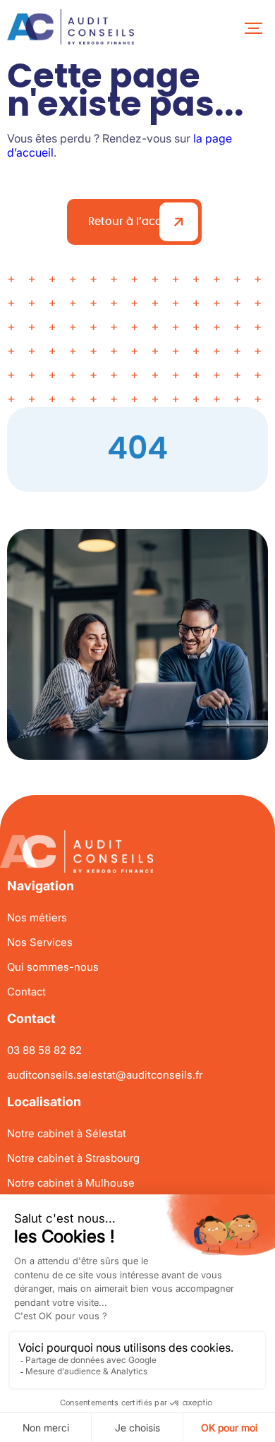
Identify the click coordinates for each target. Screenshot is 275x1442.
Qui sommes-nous (53, 967)
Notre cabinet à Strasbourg (73, 1158)
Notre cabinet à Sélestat (66, 1133)
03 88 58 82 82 (44, 1050)
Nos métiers (37, 917)
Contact (26, 991)
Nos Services (40, 942)
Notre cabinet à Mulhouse (71, 1182)
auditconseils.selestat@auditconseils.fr (104, 1075)
